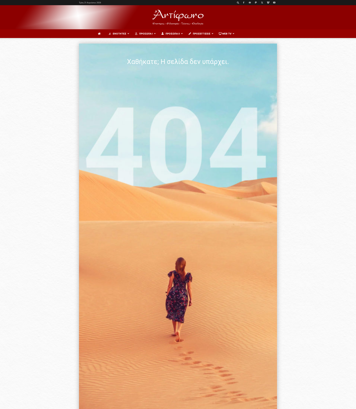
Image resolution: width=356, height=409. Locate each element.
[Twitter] (262, 2)
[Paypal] (256, 2)
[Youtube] (274, 2)
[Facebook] (243, 2)
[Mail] (250, 2)
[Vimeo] (268, 2)
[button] (238, 2)
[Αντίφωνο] (178, 17)
